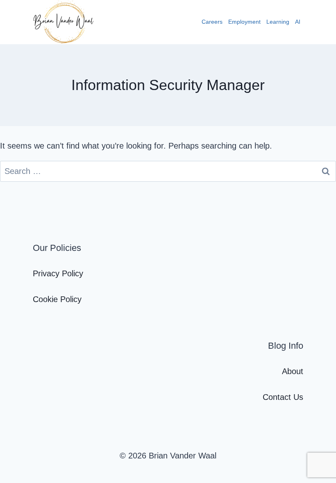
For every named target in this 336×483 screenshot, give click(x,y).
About (292, 371)
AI (297, 21)
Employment (244, 21)
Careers (212, 21)
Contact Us (283, 397)
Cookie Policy (57, 299)
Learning (277, 21)
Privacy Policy (58, 273)
